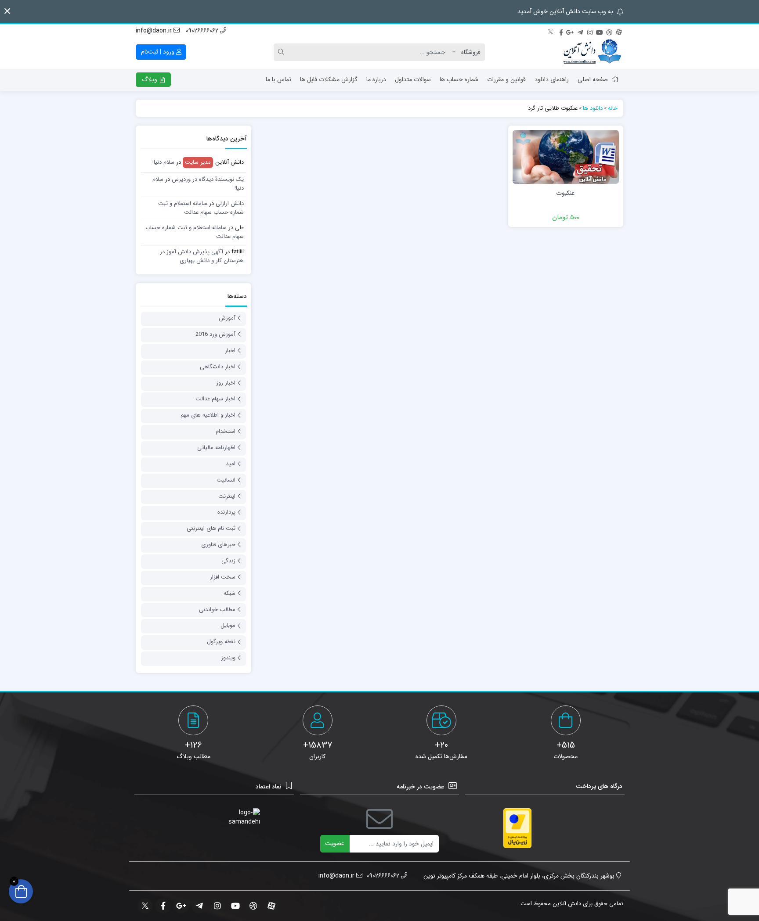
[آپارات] (618, 31)
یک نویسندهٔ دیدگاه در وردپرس (208, 179)
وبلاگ (150, 79)
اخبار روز (225, 383)
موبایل (227, 625)
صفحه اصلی (593, 79)
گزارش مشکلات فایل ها (329, 79)
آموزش (227, 318)
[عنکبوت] (566, 157)
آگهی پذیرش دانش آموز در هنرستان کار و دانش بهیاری (202, 256)
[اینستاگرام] (589, 31)
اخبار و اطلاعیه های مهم (208, 415)
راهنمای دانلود (552, 79)
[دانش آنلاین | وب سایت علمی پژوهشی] (591, 52)
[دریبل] (609, 31)
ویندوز (228, 657)
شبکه (229, 593)
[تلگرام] (580, 31)
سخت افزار (222, 577)
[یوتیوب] (599, 31)
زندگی (228, 560)
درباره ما (376, 79)
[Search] (282, 52)
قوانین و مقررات (506, 79)
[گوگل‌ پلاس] (570, 31)
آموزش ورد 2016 (215, 334)
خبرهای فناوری (218, 544)
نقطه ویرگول (221, 641)
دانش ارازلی (230, 203)
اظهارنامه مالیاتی (216, 447)
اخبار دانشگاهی (217, 366)
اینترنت (226, 496)
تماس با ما (278, 79)
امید (230, 463)
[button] (7, 11)
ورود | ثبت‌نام (158, 52)
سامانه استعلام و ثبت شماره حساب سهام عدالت (201, 208)
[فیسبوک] (560, 31)
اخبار (230, 350)
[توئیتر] (551, 31)
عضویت (334, 843)
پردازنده (226, 512)
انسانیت (226, 480)
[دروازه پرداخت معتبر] (517, 828)
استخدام (225, 431)
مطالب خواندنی (217, 609)
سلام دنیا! (163, 162)
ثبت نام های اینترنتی (211, 528)
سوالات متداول (413, 79)
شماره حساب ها (459, 79)
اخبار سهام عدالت (215, 398)
